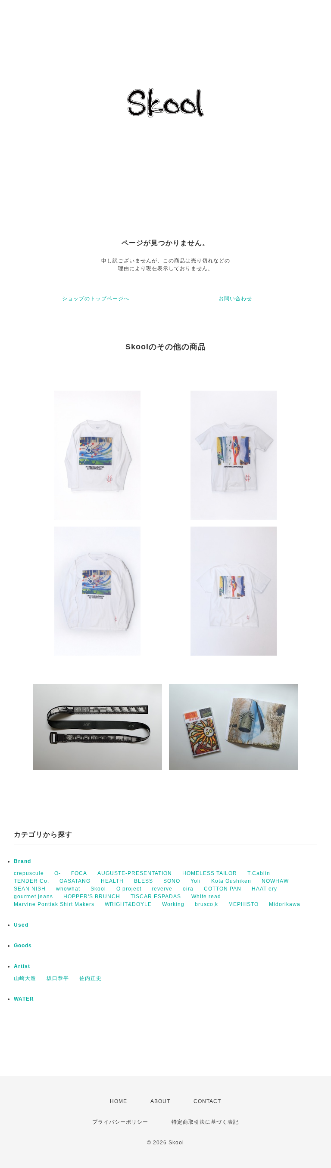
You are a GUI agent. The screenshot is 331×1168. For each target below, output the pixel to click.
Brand (22, 861)
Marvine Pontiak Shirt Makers (54, 904)
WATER (24, 999)
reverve (162, 889)
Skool (98, 889)
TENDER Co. (31, 881)
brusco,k (206, 904)
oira (188, 889)
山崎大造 (25, 978)
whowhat (68, 889)
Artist (22, 966)
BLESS (143, 881)
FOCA (79, 873)
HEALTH (112, 881)
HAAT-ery (264, 889)
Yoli (195, 881)
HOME (118, 1101)
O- (57, 873)
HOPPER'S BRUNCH (91, 897)
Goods (23, 946)
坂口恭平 (58, 978)
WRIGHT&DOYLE (128, 904)
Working (173, 904)
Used (21, 925)
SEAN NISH (30, 889)
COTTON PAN (222, 889)
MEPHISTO (243, 904)
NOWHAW (275, 881)
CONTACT (207, 1101)
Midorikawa (284, 904)
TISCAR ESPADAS (156, 897)
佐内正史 (90, 978)
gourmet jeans (33, 897)
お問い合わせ (235, 299)
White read (206, 897)
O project (128, 889)
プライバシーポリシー (120, 1122)
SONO (171, 881)
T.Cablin (258, 873)
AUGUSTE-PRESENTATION (134, 873)
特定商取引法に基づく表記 (205, 1122)
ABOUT (160, 1101)
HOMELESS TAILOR (209, 873)
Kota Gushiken (231, 881)
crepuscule (29, 873)
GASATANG (75, 881)
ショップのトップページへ (95, 299)
